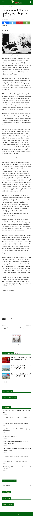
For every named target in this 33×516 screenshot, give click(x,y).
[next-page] (5, 382)
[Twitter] (12, 23)
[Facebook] (5, 23)
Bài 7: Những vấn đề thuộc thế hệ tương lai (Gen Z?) (16, 418)
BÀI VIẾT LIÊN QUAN (8, 353)
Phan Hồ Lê (9, 318)
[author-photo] (16, 342)
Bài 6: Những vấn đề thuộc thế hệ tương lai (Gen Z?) (16, 423)
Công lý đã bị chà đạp (8, 328)
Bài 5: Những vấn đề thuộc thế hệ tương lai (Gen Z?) (16, 456)
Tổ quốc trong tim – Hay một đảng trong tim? (15, 461)
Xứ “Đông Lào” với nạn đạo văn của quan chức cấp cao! (16, 411)
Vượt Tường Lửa (7, 391)
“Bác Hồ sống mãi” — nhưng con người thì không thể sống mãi (17, 467)
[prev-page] (3, 382)
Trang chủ (4, 6)
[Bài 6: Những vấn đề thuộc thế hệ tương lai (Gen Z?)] (6, 376)
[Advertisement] (16, 304)
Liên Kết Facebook (8, 504)
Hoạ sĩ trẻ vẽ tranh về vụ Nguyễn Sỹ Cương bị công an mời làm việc (17, 429)
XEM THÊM (18, 353)
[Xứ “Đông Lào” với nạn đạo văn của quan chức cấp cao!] (6, 360)
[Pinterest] (19, 23)
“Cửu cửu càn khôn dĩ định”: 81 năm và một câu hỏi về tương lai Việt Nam (17, 449)
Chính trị (10, 6)
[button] (3, 2)
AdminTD (6, 19)
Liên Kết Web (6, 492)
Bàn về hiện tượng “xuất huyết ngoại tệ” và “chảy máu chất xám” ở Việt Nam (16, 442)
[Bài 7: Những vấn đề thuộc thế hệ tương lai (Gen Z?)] (6, 368)
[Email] (26, 23)
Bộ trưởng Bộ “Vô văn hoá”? (10, 436)
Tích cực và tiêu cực (25, 328)
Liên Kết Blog (6, 498)
